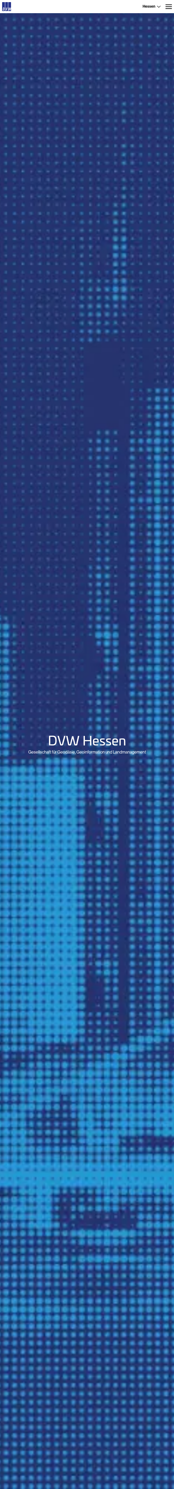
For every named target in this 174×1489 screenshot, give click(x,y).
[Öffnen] (168, 6)
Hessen (149, 6)
